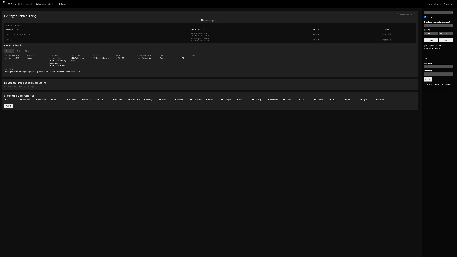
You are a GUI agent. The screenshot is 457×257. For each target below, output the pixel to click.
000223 (118, 100)
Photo (429, 17)
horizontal (274, 100)
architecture (135, 100)
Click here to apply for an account (437, 84)
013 (333, 100)
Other (27, 51)
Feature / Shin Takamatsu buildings (19, 87)
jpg (348, 100)
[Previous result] (397, 14)
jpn (8, 100)
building (149, 100)
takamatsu (72, 100)
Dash (13, 4)
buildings (88, 100)
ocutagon (227, 100)
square (381, 100)
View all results (406, 14)
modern (180, 100)
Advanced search (433, 48)
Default (9, 51)
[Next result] (414, 14)
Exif (18, 51)
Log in (429, 4)
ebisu (241, 100)
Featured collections (47, 4)
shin (55, 100)
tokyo (210, 100)
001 (101, 100)
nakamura (41, 100)
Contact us (448, 4)
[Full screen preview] (210, 20)
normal (288, 100)
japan (163, 100)
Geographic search (433, 46)
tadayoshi (26, 100)
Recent (64, 4)
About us (438, 4)
